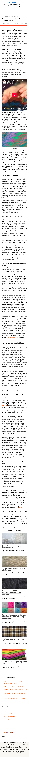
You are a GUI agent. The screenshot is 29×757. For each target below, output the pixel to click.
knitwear (4, 405)
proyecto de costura (12, 337)
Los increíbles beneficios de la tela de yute (13, 569)
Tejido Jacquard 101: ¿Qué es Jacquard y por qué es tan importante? (12, 592)
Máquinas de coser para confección (14, 686)
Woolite (21, 507)
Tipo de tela (15, 23)
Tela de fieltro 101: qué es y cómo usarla (14, 662)
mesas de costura (9, 714)
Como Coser (12, 2)
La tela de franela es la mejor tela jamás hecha (13, 640)
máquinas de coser (9, 711)
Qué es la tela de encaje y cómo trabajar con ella (13, 547)
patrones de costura (9, 716)
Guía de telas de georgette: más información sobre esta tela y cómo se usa (14, 616)
